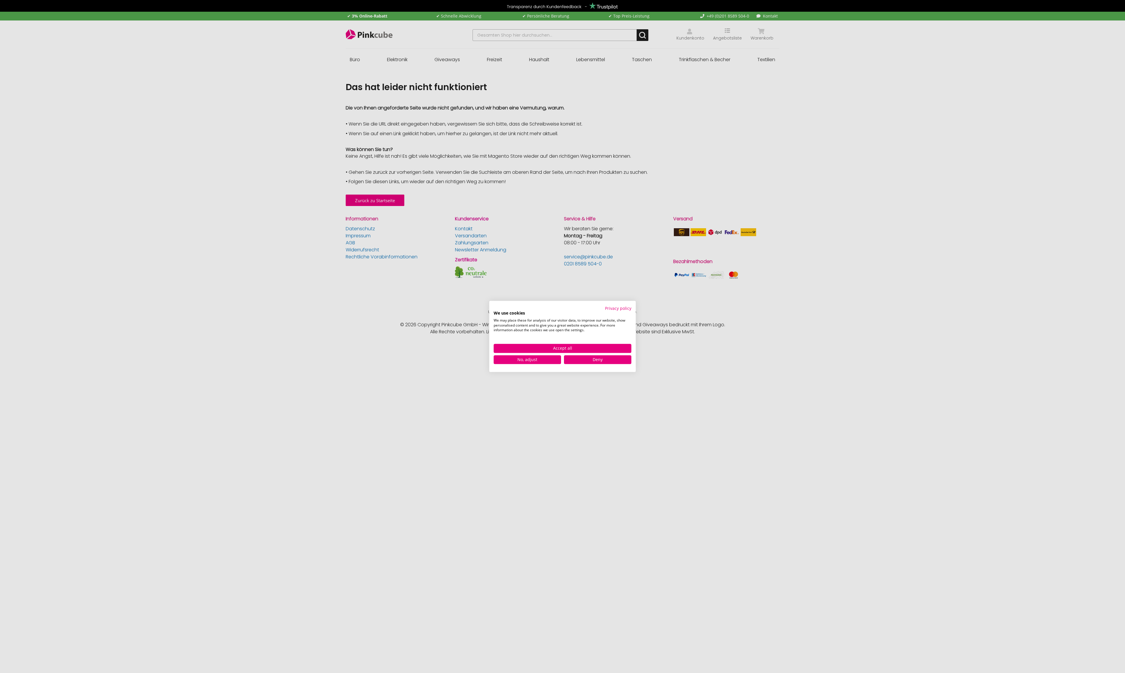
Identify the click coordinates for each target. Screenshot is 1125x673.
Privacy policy (618, 308)
